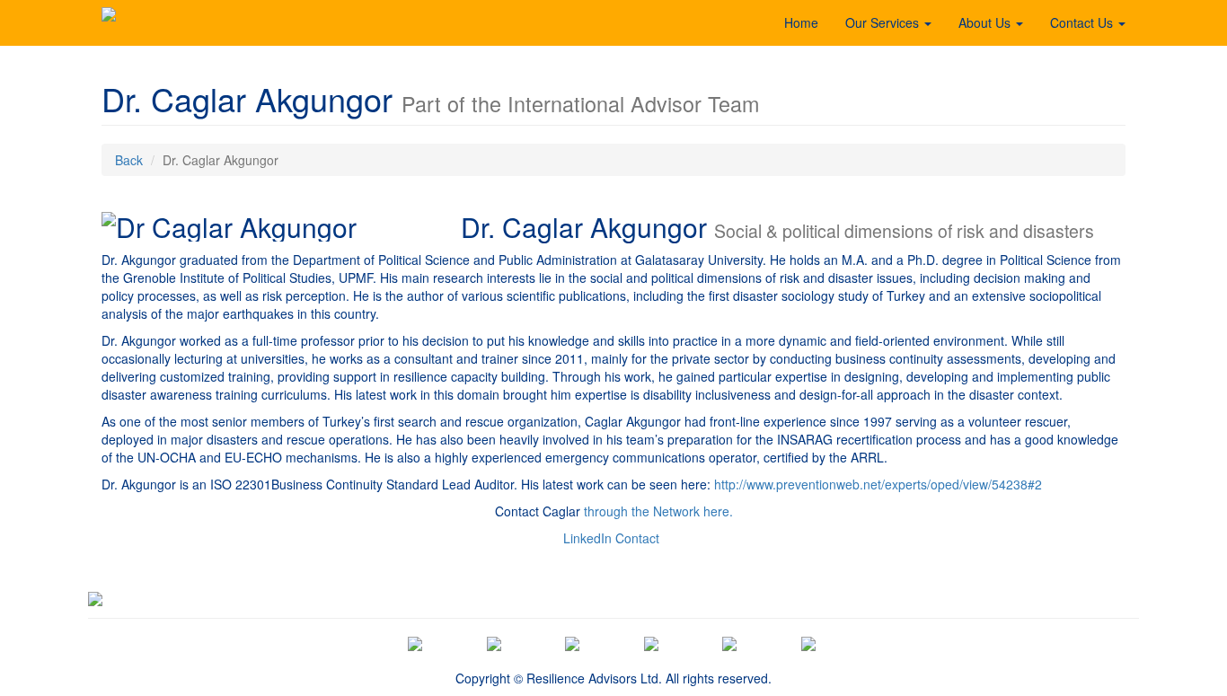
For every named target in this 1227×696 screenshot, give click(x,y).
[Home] (108, 22)
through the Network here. (658, 511)
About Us (986, 22)
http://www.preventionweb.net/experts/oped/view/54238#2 (878, 484)
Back (129, 160)
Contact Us (1083, 22)
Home (801, 22)
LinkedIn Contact (611, 538)
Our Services (883, 22)
